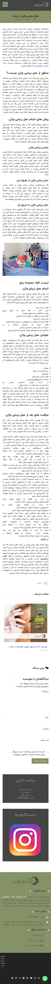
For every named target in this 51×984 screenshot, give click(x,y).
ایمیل (46, 728)
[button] (5, 4)
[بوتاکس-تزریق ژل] (41, 5)
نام (47, 717)
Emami (39, 583)
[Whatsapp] (45, 978)
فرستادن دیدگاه (40, 761)
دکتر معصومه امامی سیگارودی (14, 896)
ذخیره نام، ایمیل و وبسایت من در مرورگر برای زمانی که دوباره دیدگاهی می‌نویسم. (28, 753)
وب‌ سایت (44, 740)
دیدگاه (45, 691)
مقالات (43, 650)
